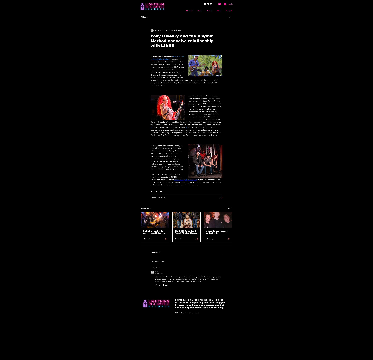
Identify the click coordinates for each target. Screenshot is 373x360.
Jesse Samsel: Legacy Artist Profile (217, 232)
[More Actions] (221, 272)
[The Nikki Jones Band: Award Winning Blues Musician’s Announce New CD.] (187, 220)
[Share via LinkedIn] (161, 191)
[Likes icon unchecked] (156, 285)
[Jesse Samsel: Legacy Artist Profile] (218, 220)
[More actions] (221, 30)
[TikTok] (208, 4)
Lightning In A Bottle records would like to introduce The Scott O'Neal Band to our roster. (153, 232)
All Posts (144, 17)
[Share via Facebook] (151, 191)
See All (230, 208)
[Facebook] (205, 4)
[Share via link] (166, 191)
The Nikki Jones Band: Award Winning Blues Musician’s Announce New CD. (185, 232)
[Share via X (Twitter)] (156, 191)
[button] (219, 3)
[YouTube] (211, 4)
